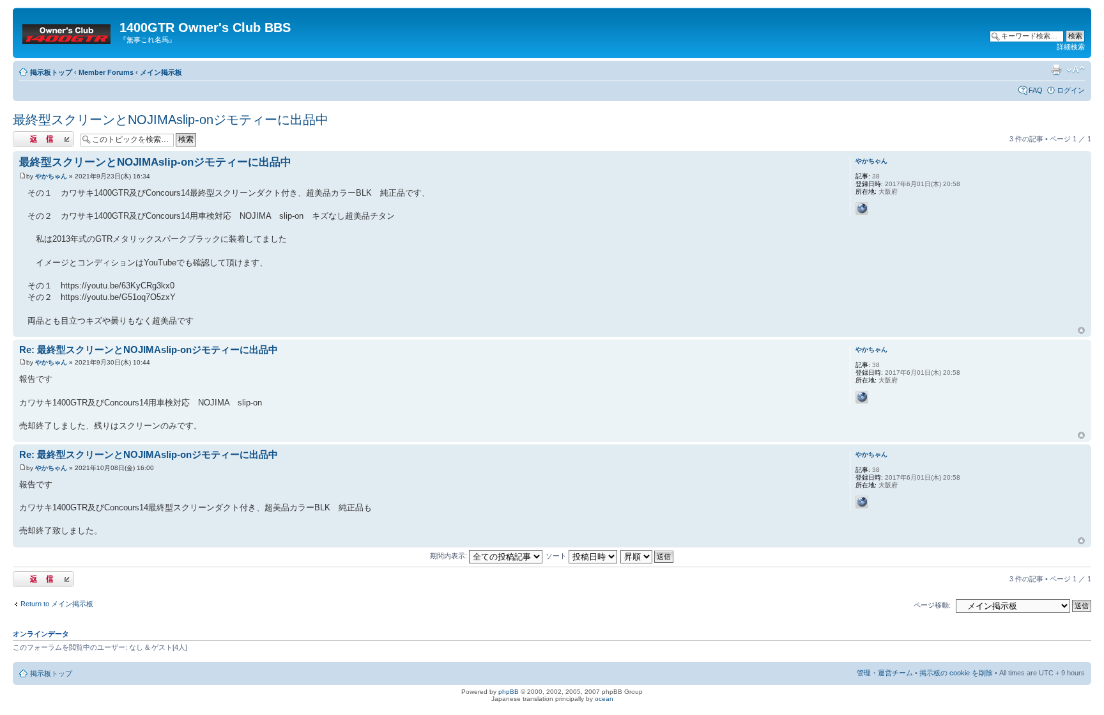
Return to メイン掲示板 (56, 604)
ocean (604, 698)
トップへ (1081, 330)
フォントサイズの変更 (1075, 69)
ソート (557, 556)
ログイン (1071, 90)
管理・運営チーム (885, 673)
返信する (27, 135)
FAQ (1036, 90)
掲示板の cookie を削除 (956, 673)
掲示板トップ (51, 72)
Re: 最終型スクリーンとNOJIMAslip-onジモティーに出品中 (148, 349)
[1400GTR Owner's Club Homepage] (67, 31)
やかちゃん (51, 176)
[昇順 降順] (647, 556)
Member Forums (106, 72)
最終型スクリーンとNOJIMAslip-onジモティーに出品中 (170, 120)
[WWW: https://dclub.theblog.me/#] (861, 208)
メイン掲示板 (161, 72)
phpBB (508, 691)
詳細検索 (1071, 47)
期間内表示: (449, 556)
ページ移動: (932, 605)
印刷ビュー (1056, 69)
